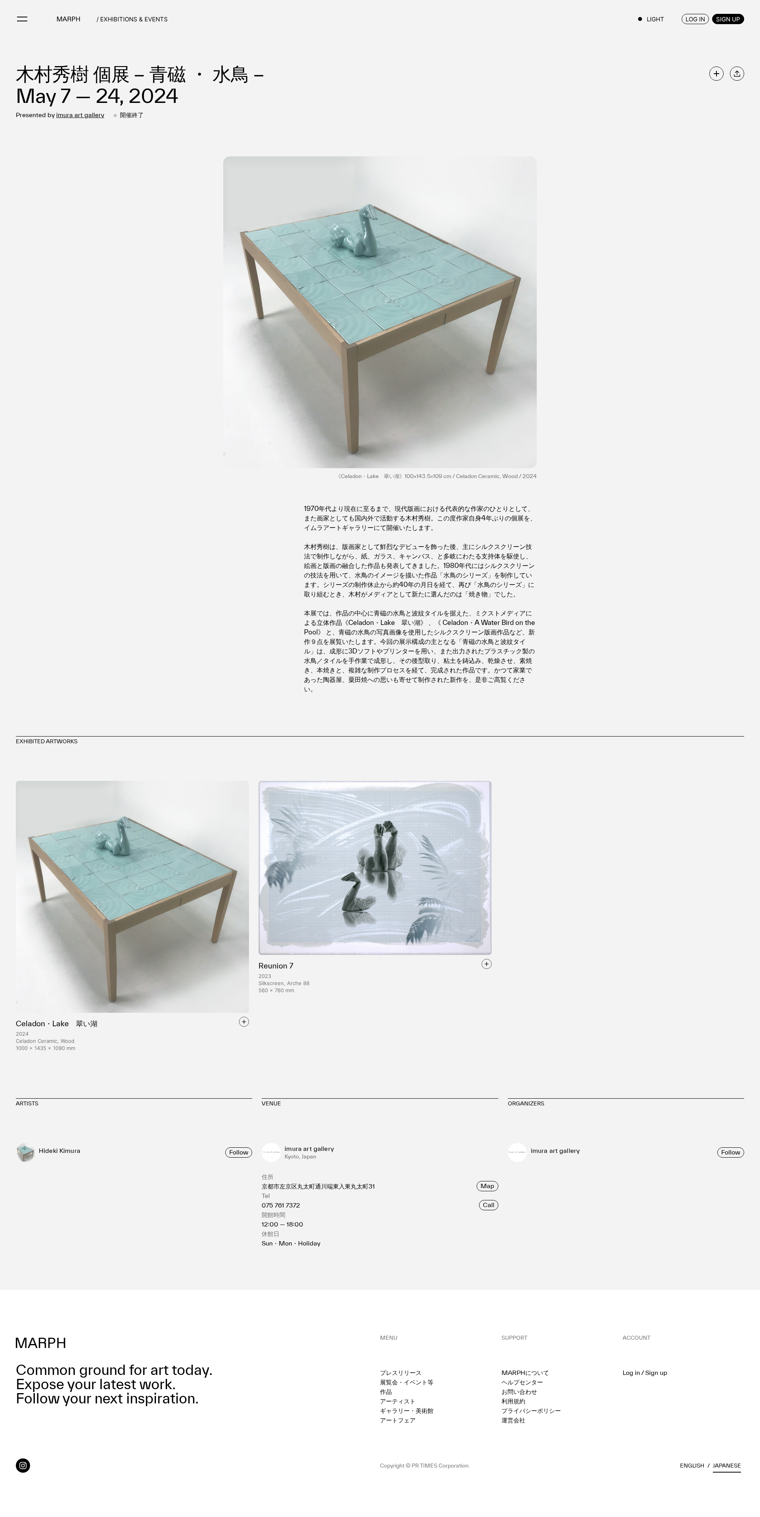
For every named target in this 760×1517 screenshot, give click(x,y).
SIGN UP (728, 19)
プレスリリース (401, 1372)
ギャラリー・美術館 (406, 1410)
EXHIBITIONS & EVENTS (134, 19)
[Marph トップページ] (68, 19)
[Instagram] (23, 1465)
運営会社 (513, 1420)
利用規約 (513, 1401)
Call (488, 1204)
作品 (386, 1391)
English (692, 1465)
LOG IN (695, 19)
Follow (238, 1152)
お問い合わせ (519, 1391)
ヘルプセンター (522, 1382)
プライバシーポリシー (531, 1410)
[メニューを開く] (22, 19)
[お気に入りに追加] (716, 73)
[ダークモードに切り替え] (656, 19)
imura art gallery (80, 114)
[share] (737, 73)
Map (487, 1185)
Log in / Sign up (645, 1372)
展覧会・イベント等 (406, 1382)
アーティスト (398, 1401)
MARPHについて (525, 1372)
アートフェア (398, 1420)
